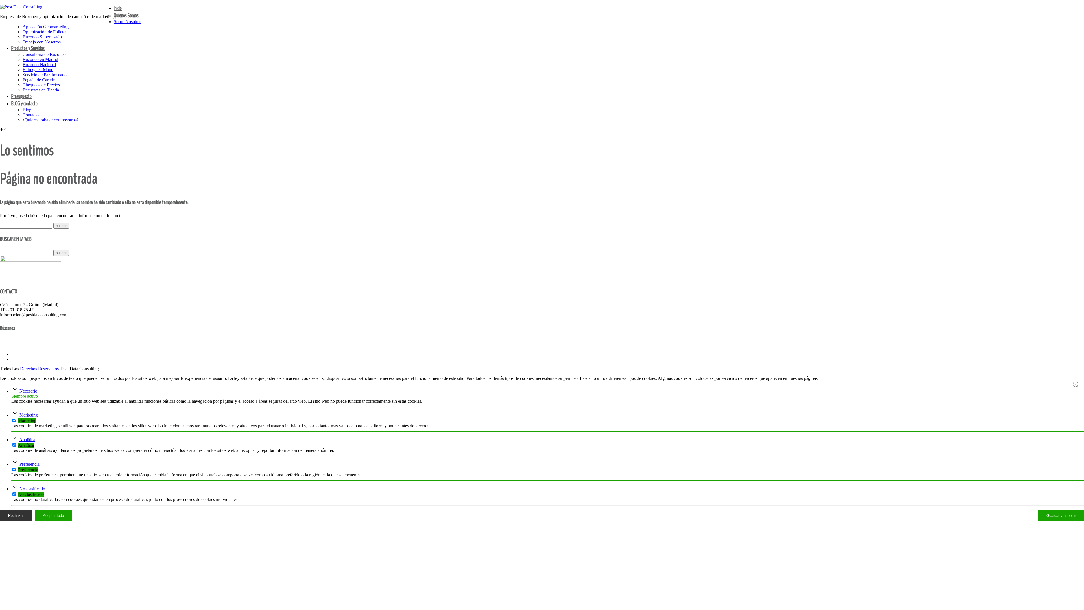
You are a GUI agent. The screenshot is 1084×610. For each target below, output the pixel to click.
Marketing (28, 415)
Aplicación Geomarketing (46, 26)
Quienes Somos (126, 15)
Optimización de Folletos (45, 31)
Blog (27, 109)
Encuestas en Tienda (41, 90)
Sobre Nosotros (127, 21)
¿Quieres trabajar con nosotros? (50, 119)
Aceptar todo (53, 515)
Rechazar (16, 515)
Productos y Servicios (28, 48)
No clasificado (32, 488)
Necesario (28, 391)
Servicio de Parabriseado (45, 74)
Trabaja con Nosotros (42, 42)
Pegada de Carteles (39, 79)
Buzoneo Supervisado (42, 36)
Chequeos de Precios (41, 84)
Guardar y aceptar (1061, 515)
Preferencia (29, 464)
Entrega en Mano (38, 69)
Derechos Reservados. (40, 368)
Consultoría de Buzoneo (44, 54)
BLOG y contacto (24, 103)
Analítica (27, 439)
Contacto (31, 114)
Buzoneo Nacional (39, 64)
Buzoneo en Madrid (40, 59)
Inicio (118, 8)
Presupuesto (21, 96)
